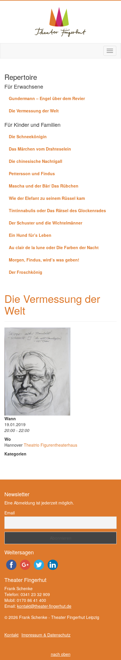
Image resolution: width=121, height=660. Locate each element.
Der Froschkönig (25, 272)
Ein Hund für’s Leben (30, 235)
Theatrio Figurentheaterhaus (50, 445)
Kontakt (11, 635)
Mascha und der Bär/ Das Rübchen (43, 186)
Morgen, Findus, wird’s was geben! (44, 260)
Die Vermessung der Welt (34, 111)
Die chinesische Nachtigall (35, 161)
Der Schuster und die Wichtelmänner (45, 223)
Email (9, 513)
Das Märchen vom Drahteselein (40, 149)
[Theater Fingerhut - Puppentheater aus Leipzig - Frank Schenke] (60, 21)
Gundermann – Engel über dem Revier (47, 98)
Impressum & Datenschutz (45, 635)
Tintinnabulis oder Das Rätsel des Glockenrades (57, 210)
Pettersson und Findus (32, 173)
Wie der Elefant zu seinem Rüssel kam (47, 198)
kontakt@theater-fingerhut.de (44, 606)
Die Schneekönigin (28, 136)
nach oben (60, 654)
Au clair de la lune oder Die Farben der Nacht (54, 247)
